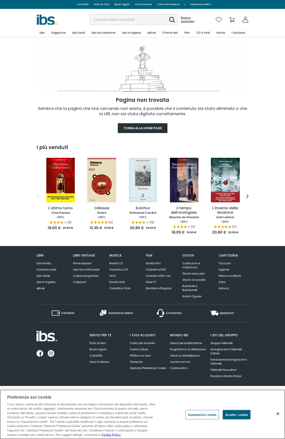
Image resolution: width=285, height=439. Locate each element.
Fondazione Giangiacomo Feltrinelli (228, 361)
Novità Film (153, 263)
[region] (142, 414)
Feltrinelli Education (223, 370)
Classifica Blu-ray (158, 276)
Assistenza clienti (200, 4)
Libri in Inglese (46, 282)
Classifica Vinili (119, 288)
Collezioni (79, 282)
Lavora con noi (180, 362)
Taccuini (225, 263)
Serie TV (151, 282)
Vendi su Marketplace (184, 355)
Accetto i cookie (236, 414)
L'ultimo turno (60, 208)
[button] (172, 19)
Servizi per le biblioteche (186, 343)
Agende (224, 269)
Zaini (222, 282)
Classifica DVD (156, 269)
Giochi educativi (193, 273)
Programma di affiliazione (188, 349)
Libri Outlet (43, 276)
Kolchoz (143, 208)
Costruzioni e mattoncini (191, 265)
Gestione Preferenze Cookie (148, 368)
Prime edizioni (82, 263)
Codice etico (178, 368)
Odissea (101, 208)
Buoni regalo (122, 4)
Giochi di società (194, 280)
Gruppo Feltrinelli (221, 343)
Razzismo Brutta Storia (225, 376)
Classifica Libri (46, 269)
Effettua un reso (140, 355)
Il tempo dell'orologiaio (184, 210)
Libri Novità (44, 263)
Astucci (224, 288)
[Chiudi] (278, 414)
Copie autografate (85, 276)
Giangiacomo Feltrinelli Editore (226, 351)
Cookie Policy (111, 434)
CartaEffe (82, 4)
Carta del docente (168, 4)
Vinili (112, 276)
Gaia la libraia (99, 362)
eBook (41, 288)
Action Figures (192, 296)
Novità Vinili (117, 282)
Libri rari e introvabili (86, 269)
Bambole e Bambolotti (189, 288)
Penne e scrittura (230, 276)
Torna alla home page (142, 128)
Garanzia (136, 362)
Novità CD (116, 263)
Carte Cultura (143, 4)
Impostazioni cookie (202, 414)
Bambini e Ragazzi (158, 288)
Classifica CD (118, 269)
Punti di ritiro (101, 4)
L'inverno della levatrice (225, 210)
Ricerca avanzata (187, 19)
